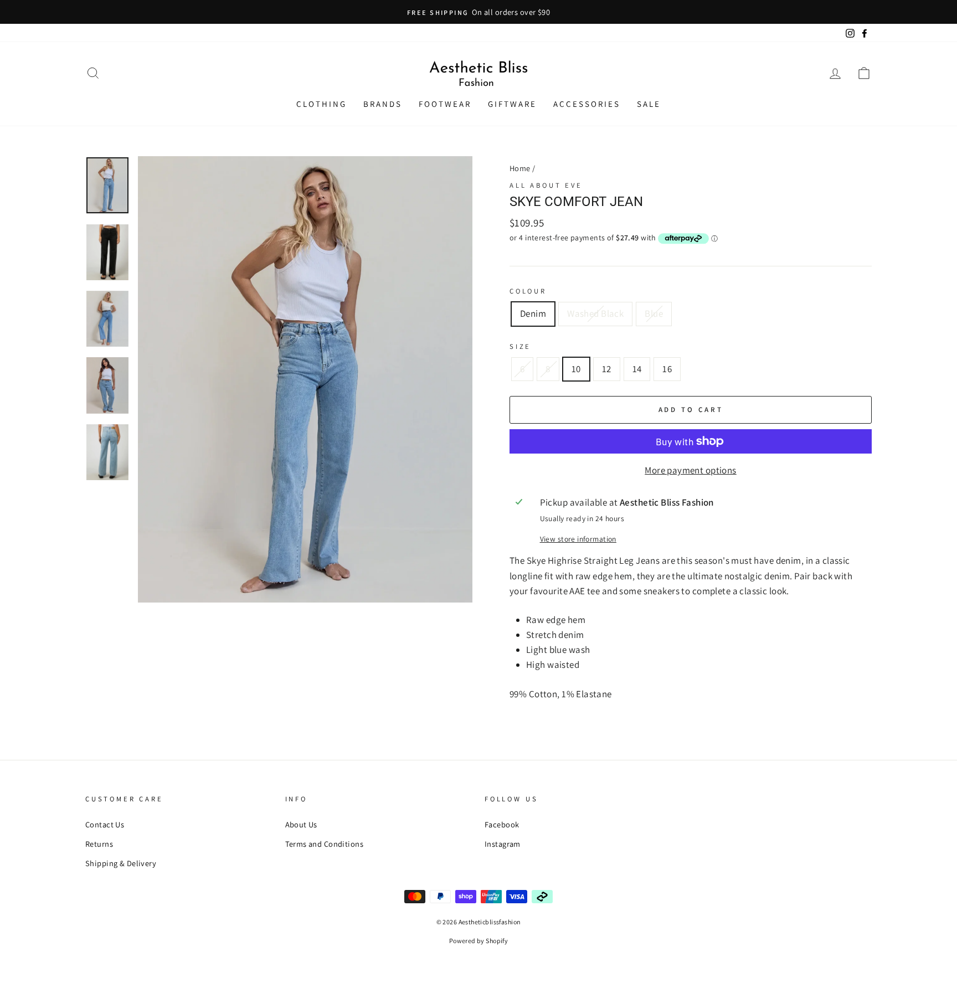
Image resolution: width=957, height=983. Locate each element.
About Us (301, 824)
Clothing (321, 104)
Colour (528, 291)
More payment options (691, 470)
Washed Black (595, 313)
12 (606, 369)
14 (637, 369)
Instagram (503, 843)
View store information (578, 539)
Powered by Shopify (478, 940)
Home (520, 168)
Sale (649, 104)
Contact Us (104, 824)
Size (520, 346)
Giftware (512, 104)
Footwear (445, 104)
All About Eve (546, 185)
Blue (654, 313)
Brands (382, 104)
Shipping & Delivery (120, 863)
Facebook (502, 824)
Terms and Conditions (324, 843)
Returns (99, 843)
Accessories (586, 104)
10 (576, 369)
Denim (533, 313)
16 (667, 369)
